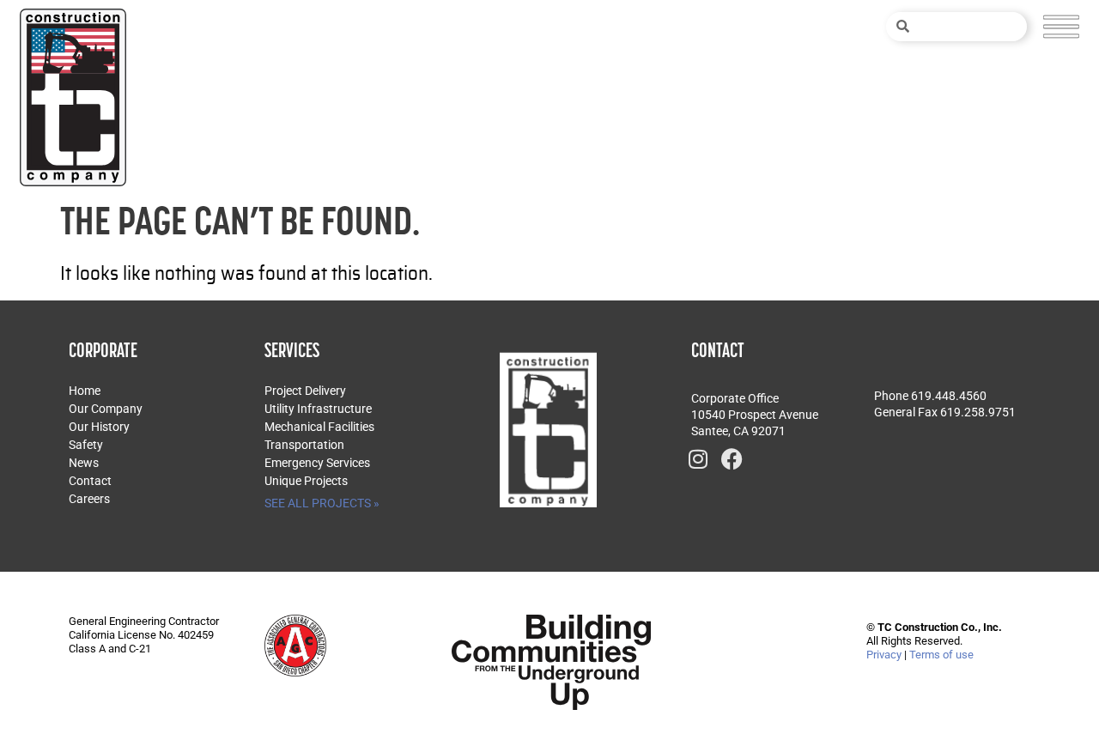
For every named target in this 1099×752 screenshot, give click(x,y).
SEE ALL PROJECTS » (321, 503)
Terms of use (941, 654)
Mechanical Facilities (319, 427)
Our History (99, 427)
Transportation (304, 445)
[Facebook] (732, 459)
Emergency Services (317, 463)
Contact (90, 481)
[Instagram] (698, 459)
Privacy (884, 654)
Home (84, 390)
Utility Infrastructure (318, 408)
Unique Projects (306, 481)
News (84, 463)
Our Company (106, 408)
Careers (89, 499)
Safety (86, 445)
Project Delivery (305, 390)
